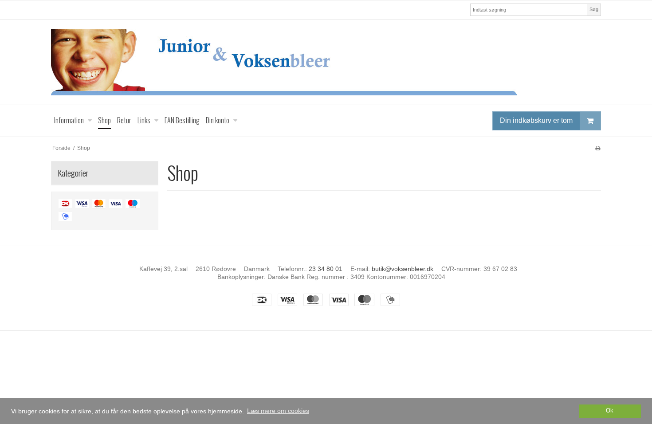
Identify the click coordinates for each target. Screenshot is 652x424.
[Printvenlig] (597, 148)
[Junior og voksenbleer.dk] (326, 62)
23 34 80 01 (325, 268)
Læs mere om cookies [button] (278, 410)
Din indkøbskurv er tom (536, 120)
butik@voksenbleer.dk (402, 268)
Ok (609, 411)
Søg (593, 9)
